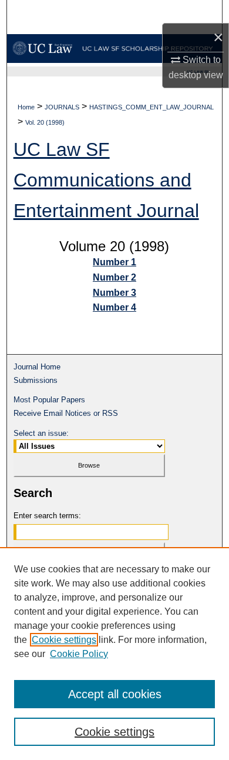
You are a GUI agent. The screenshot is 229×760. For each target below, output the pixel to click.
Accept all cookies (114, 694)
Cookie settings (64, 640)
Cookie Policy (79, 654)
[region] (114, 653)
